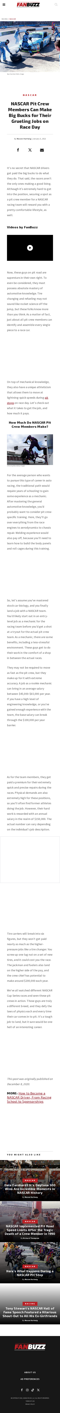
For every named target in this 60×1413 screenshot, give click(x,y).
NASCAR (13, 19)
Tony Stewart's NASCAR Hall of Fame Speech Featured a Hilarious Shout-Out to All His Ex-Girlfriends (30, 1312)
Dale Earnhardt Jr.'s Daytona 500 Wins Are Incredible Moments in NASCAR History (30, 1188)
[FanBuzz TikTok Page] (33, 1389)
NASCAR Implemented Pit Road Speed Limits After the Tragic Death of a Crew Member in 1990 (30, 1229)
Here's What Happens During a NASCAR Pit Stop (30, 1273)
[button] (4, 5)
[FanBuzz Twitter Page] (38, 1389)
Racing (5, 19)
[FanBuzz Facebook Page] (21, 1389)
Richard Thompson (31, 1238)
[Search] (56, 4)
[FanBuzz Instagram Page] (27, 1389)
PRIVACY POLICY (30, 1404)
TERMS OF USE (30, 1401)
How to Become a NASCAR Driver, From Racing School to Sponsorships (29, 1097)
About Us (30, 1372)
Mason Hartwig (24, 139)
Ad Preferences (30, 1378)
